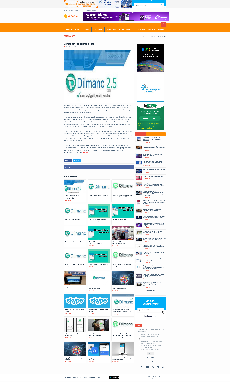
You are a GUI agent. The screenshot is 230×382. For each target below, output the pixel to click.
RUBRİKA (141, 29)
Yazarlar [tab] (160, 134)
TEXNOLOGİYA (97, 29)
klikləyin (85, 152)
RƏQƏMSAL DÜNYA (72, 29)
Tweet (77, 160)
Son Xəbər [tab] (140, 134)
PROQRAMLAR (162, 36)
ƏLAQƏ (94, 10)
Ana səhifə (144, 36)
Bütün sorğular (150, 361)
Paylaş (68, 160)
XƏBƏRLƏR (88, 10)
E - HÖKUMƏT (86, 29)
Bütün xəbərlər (150, 291)
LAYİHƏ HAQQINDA (75, 10)
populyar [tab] (150, 134)
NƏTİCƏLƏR (150, 357)
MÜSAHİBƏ (160, 29)
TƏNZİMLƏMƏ (110, 29)
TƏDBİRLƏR (151, 29)
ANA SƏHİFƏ (67, 10)
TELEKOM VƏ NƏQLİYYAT (126, 29)
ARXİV (83, 10)
